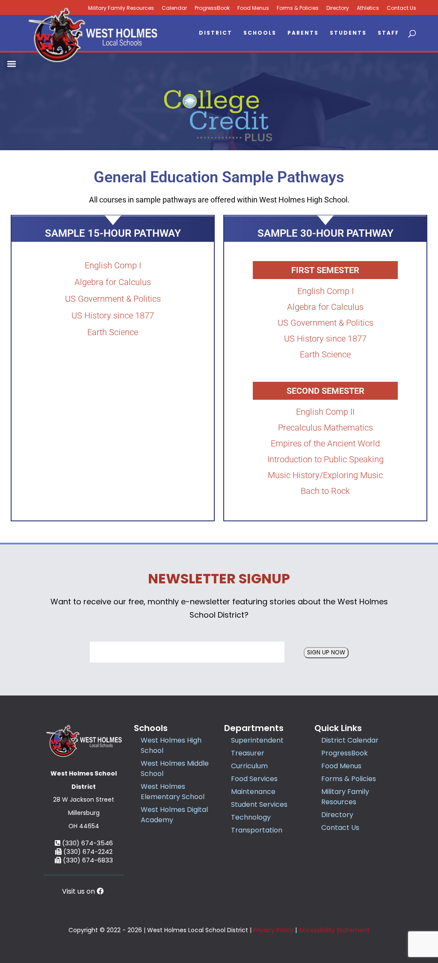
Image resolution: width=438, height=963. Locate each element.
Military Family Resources (345, 797)
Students (348, 33)
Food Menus (253, 8)
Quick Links (338, 728)
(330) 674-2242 (87, 851)
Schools (259, 33)
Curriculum (249, 766)
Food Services (254, 779)
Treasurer (247, 753)
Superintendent (257, 740)
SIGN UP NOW (326, 652)
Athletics (368, 8)
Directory (337, 8)
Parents (303, 33)
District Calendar (350, 740)
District (215, 33)
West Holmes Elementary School (172, 792)
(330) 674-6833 (87, 860)
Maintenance (253, 792)
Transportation (256, 830)
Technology (251, 817)
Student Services (259, 804)
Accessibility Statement (334, 930)
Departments (254, 728)
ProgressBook (212, 8)
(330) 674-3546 (86, 842)
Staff (388, 33)
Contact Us (401, 8)
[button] (11, 64)
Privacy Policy (273, 930)
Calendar (174, 8)
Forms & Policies (298, 8)
